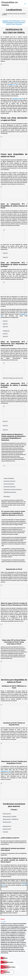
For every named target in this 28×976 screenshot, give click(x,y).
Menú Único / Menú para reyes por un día (13, 378)
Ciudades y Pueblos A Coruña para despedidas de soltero (14, 14)
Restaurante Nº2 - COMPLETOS (10, 819)
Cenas (10, 20)
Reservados (22, 22)
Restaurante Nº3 (7, 822)
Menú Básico (7, 496)
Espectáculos (10, 22)
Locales (16, 22)
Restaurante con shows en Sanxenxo (13, 489)
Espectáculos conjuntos (9, 481)
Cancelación (19, 24)
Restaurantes (16, 20)
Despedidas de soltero (7, 962)
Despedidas (5, 20)
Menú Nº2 (5, 257)
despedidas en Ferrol (12, 84)
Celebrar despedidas (9, 478)
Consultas (5, 831)
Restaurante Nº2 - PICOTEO (9, 816)
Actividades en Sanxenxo (10, 492)
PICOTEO (5, 321)
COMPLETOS (6, 330)
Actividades (7, 972)
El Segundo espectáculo (9, 486)
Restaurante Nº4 (7, 826)
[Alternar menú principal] (25, 3)
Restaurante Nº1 (7, 813)
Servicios (8, 24)
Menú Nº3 (5, 429)
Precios (13, 24)
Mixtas (4, 22)
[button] (14, 14)
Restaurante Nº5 (7, 829)
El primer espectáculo (9, 483)
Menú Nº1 (5, 253)
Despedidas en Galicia (9, 3)
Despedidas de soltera (9, 967)
